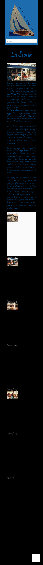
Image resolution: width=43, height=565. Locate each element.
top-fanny (10, 477)
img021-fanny (12, 301)
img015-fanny (12, 213)
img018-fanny (12, 433)
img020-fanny (12, 345)
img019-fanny (12, 389)
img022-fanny (12, 257)
